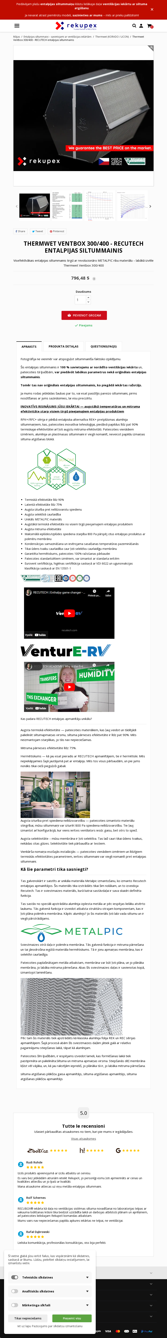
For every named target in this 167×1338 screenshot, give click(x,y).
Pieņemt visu (72, 1318)
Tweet (39, 231)
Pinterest (58, 231)
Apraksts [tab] (29, 347)
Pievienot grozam (84, 315)
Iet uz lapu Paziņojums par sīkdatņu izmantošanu (49, 1326)
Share (21, 231)
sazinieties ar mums (87, 15)
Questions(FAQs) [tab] (104, 346)
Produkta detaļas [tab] (63, 346)
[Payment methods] (120, 1331)
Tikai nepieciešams (27, 1318)
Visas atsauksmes (83, 1138)
